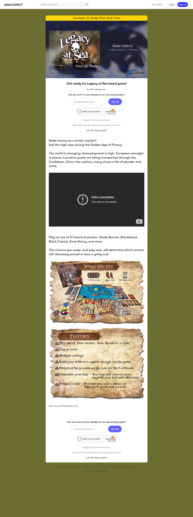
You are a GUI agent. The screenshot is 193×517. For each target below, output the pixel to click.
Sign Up (182, 4)
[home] (13, 4)
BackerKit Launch (101, 471)
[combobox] (64, 4)
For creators (157, 4)
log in (87, 120)
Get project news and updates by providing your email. (96, 125)
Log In (172, 4)
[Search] (87, 4)
